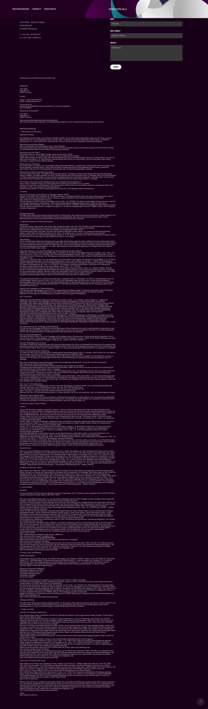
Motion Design (21, 8)
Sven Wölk (50, 8)
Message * (113, 43)
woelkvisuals (118, 9)
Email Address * (115, 31)
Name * (112, 19)
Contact (36, 8)
